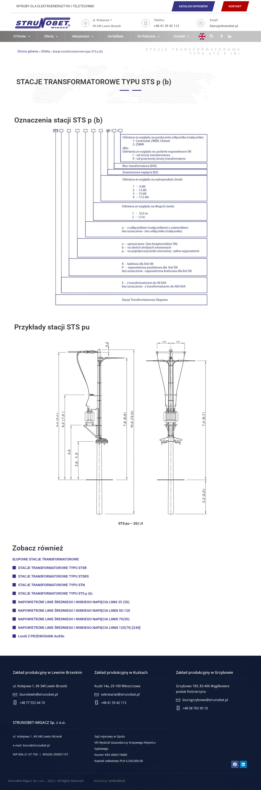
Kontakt (179, 36)
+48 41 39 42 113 (166, 26)
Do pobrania (146, 36)
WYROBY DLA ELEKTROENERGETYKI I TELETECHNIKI (55, 6)
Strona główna (27, 51)
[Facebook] (222, 37)
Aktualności (80, 36)
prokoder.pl (117, 781)
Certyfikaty (115, 36)
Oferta (49, 36)
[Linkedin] (230, 37)
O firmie (19, 36)
